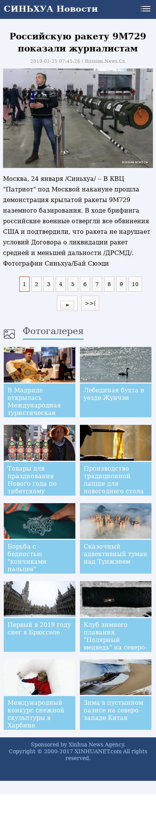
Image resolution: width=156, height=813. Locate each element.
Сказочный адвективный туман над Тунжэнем (115, 554)
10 (135, 284)
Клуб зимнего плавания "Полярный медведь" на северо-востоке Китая (115, 640)
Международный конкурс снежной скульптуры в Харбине (36, 714)
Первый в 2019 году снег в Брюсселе (39, 628)
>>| (90, 303)
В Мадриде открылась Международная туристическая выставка (34, 405)
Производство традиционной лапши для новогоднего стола (114, 480)
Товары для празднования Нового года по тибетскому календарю (32, 483)
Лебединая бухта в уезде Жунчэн (114, 394)
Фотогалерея (53, 331)
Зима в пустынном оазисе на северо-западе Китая (113, 710)
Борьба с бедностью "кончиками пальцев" (27, 558)
